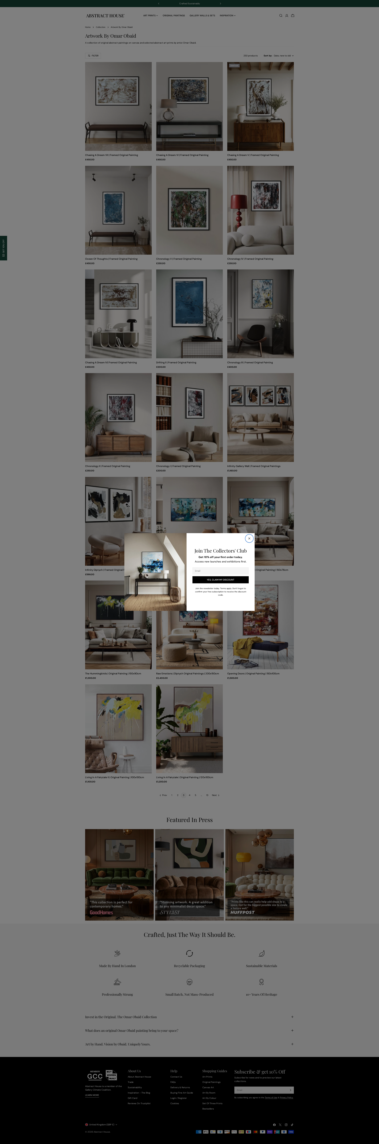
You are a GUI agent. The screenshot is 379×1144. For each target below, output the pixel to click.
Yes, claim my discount (220, 579)
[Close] (249, 538)
